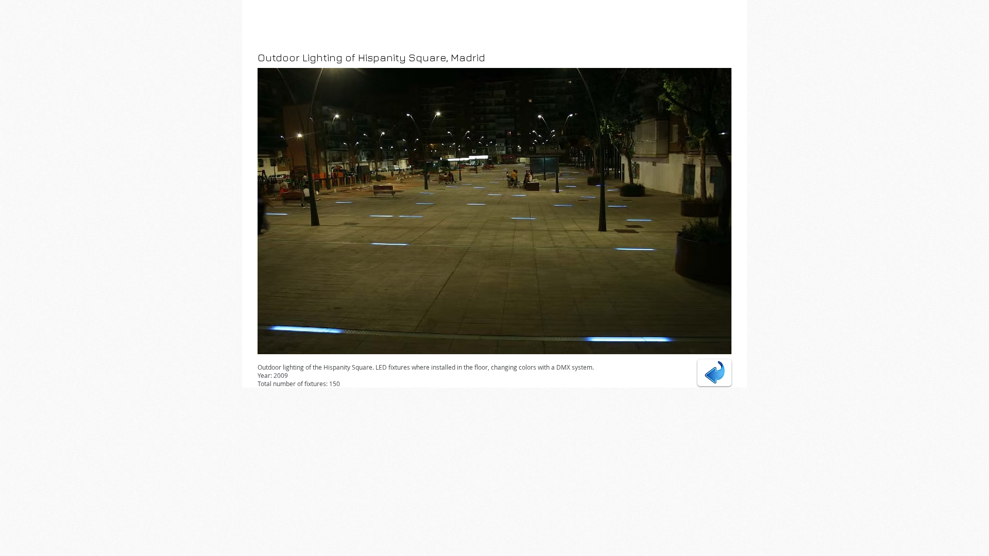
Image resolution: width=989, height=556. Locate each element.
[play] (710, 345)
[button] (494, 211)
